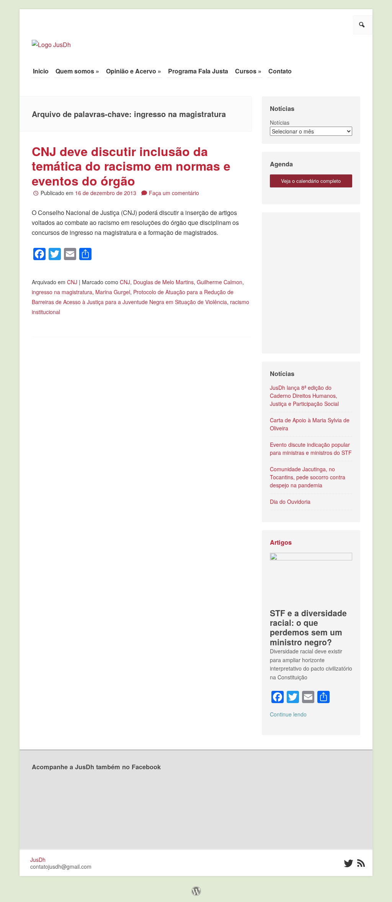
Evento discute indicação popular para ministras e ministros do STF (311, 448)
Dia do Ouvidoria (290, 501)
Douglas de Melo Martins (163, 282)
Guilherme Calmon (219, 282)
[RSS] (361, 863)
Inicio (41, 71)
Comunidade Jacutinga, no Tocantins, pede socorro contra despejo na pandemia (307, 477)
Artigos (281, 542)
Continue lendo (288, 714)
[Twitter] (348, 863)
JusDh (38, 859)
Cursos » (248, 71)
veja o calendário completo (311, 180)
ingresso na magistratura (62, 292)
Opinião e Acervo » (133, 71)
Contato (280, 71)
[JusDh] (51, 40)
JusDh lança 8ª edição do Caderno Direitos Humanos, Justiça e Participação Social (304, 395)
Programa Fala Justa (198, 71)
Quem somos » (77, 71)
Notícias (279, 122)
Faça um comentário (174, 193)
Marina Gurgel (112, 292)
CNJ (72, 282)
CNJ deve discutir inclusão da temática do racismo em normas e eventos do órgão (131, 165)
